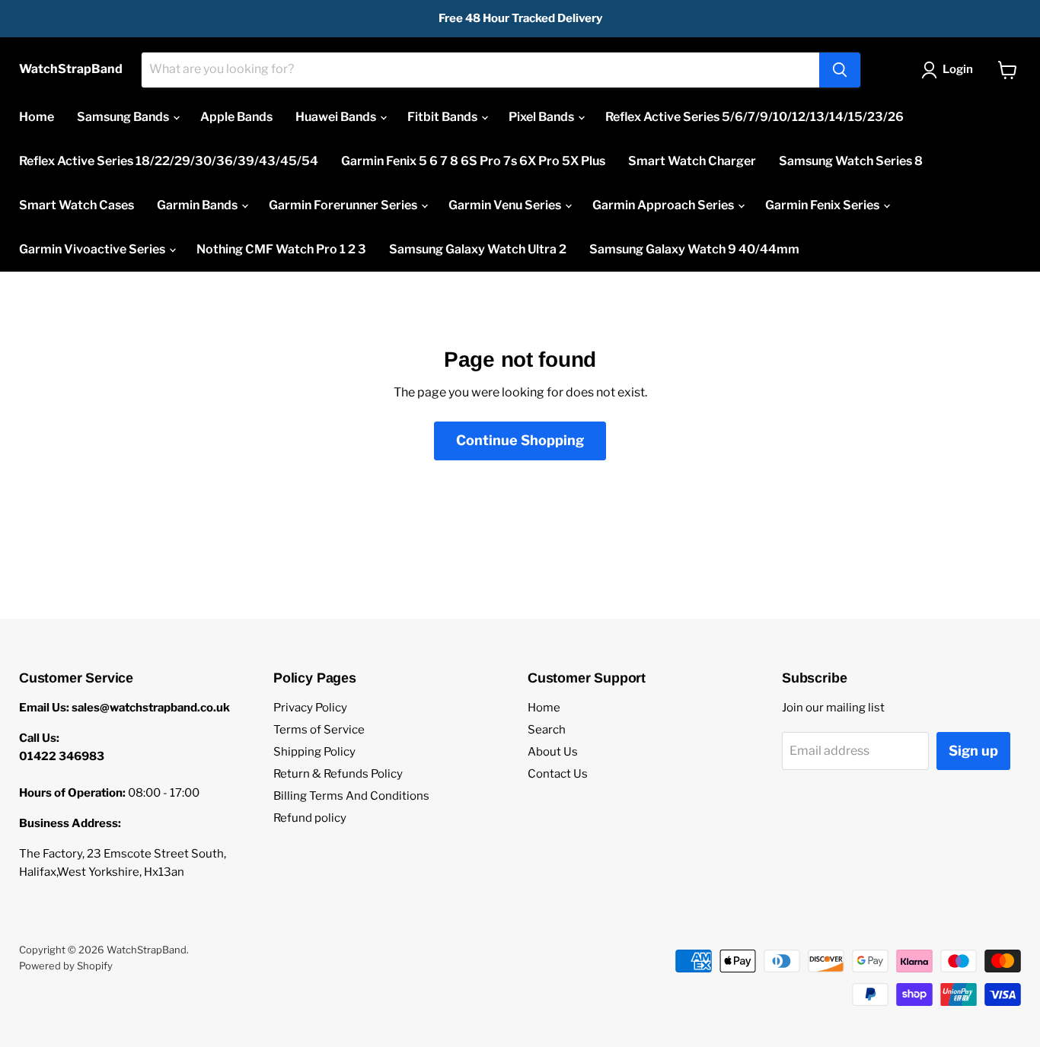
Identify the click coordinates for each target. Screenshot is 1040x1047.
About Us (553, 752)
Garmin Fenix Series (823, 205)
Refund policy (309, 818)
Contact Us (558, 774)
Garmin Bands (198, 205)
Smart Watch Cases (76, 205)
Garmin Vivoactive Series (93, 249)
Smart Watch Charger (692, 161)
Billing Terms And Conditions (351, 796)
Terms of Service (319, 730)
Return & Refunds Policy (338, 774)
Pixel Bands (542, 117)
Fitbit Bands (443, 117)
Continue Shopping (520, 440)
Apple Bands (236, 117)
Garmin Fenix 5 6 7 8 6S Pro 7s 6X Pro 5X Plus (473, 161)
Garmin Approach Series (664, 205)
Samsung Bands (124, 117)
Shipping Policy (314, 752)
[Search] (839, 70)
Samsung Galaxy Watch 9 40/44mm (694, 249)
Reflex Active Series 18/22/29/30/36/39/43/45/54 (168, 161)
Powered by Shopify (66, 965)
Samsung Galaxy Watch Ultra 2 (477, 249)
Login (958, 69)
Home (36, 117)
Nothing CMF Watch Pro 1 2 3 (281, 249)
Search (547, 730)
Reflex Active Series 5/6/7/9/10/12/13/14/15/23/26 (754, 117)
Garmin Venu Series (505, 205)
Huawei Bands (336, 117)
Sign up (973, 751)
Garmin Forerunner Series (344, 205)
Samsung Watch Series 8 (851, 161)
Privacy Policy (310, 707)
